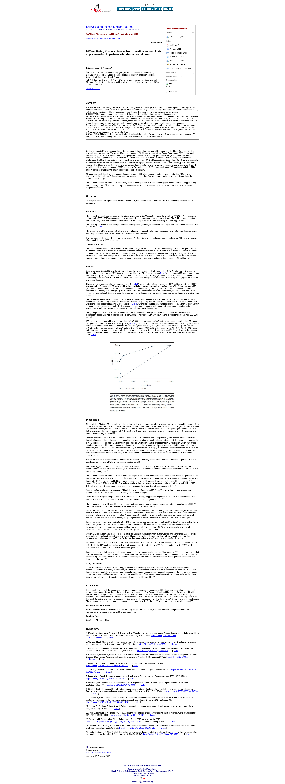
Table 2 (135, 284)
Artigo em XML (176, 49)
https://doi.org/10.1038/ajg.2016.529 (152, 650)
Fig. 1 (93, 334)
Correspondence (93, 88)
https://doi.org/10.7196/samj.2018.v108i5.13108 (103, 38)
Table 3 (133, 323)
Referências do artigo (178, 53)
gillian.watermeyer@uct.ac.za (98, 752)
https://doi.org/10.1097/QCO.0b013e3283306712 (107, 665)
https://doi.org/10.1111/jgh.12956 (152, 644)
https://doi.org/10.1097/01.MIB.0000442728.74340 (107, 702)
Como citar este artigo (179, 57)
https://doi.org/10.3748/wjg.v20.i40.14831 (126, 715)
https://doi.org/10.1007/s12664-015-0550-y (161, 734)
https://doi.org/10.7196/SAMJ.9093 (120, 685)
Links (110, 638)
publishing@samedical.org (142, 782)
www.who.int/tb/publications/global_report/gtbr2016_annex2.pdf (113, 721)
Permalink (173, 92)
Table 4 (133, 304)
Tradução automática (178, 64)
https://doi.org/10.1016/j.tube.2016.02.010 (137, 728)
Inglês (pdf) (174, 45)
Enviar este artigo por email (181, 68)
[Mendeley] (167, 84)
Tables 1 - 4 (101, 227)
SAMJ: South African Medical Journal (109, 26)
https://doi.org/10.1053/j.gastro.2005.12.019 (105, 678)
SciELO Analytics (177, 37)
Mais (171, 84)
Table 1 (163, 273)
